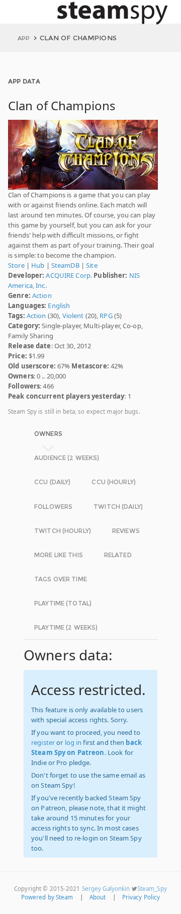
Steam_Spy (152, 888)
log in (73, 742)
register (43, 742)
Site (92, 265)
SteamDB (65, 265)
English (59, 305)
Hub (37, 265)
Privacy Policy (141, 897)
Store (16, 265)
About (97, 897)
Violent (73, 315)
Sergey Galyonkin (106, 888)
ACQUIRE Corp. (69, 275)
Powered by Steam (47, 897)
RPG (106, 315)
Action (42, 295)
